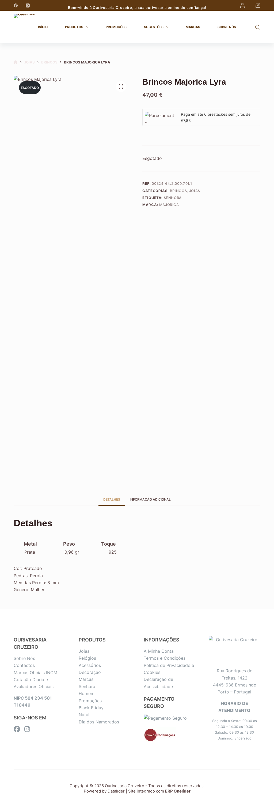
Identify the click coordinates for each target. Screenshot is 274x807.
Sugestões (153, 27)
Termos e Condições (164, 658)
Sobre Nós (227, 27)
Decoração (90, 672)
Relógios (87, 658)
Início (43, 27)
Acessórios (90, 665)
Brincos (178, 191)
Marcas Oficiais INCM (35, 672)
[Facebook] (16, 5)
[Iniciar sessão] (242, 5)
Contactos (24, 665)
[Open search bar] (257, 27)
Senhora (173, 198)
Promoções (116, 27)
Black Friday (91, 707)
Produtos (74, 27)
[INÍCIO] (16, 62)
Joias (194, 191)
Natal (84, 714)
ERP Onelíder (178, 791)
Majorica (169, 204)
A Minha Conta (159, 651)
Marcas (193, 27)
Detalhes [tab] (111, 499)
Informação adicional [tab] (150, 499)
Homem (86, 693)
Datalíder (116, 791)
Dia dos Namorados (99, 722)
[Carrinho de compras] (258, 5)
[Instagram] (28, 5)
